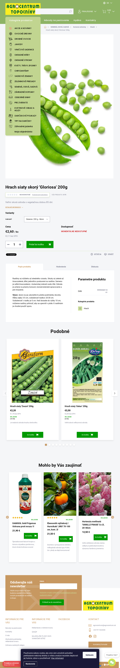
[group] (25, 517)
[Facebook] (90, 636)
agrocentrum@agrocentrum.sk (104, 625)
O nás (7, 635)
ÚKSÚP (34, 632)
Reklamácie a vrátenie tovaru (42, 628)
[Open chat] (112, 662)
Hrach (86, 308)
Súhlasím (90, 655)
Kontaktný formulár (100, 644)
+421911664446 (99, 630)
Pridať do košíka (36, 244)
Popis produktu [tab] (24, 267)
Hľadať (70, 11)
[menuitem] (23, 28)
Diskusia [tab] (94, 267)
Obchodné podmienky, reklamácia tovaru (13, 640)
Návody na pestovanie (13, 628)
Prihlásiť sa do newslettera (51, 602)
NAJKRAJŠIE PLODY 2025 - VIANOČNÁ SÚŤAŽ (42, 637)
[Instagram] (95, 636)
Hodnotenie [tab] (61, 267)
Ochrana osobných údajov (14, 645)
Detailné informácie (13, 207)
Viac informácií (57, 658)
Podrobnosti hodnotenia (40, 195)
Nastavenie (30, 664)
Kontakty (8, 632)
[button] (46, 444)
